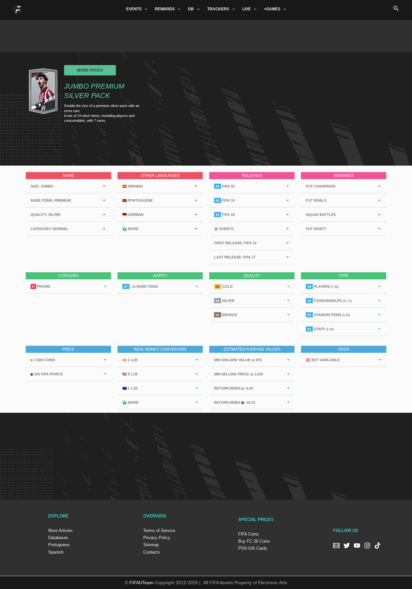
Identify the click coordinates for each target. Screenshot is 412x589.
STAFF (320, 329)
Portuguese (59, 544)
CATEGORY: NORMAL (49, 229)
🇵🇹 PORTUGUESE (137, 200)
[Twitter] (346, 545)
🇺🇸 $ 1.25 (129, 374)
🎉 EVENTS (223, 229)
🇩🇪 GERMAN (133, 215)
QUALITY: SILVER (46, 215)
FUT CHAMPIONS (320, 186)
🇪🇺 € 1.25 (129, 388)
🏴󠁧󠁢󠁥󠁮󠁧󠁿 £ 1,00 (129, 360)
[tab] (68, 186)
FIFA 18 (225, 215)
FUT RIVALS (316, 200)
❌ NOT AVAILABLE (323, 360)
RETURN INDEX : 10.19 (234, 402)
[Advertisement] (206, 34)
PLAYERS (323, 286)
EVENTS (134, 9)
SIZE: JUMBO (42, 186)
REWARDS (165, 9)
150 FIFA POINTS (48, 374)
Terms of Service (159, 530)
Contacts (151, 552)
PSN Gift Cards (252, 548)
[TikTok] (377, 545)
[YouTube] (357, 545)
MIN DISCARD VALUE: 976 (238, 360)
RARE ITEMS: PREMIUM (51, 200)
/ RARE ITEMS (141, 286)
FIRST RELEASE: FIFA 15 (235, 243)
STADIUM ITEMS (328, 315)
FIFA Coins (248, 534)
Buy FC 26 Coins (254, 541)
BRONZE (226, 315)
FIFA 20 (225, 186)
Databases (58, 537)
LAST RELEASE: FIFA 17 (235, 257)
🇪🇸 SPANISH (132, 186)
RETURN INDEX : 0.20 (233, 388)
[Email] (336, 545)
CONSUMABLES (329, 301)
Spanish (55, 552)
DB (191, 9)
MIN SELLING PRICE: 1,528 (238, 374)
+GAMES (272, 9)
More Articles (60, 530)
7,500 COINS (44, 360)
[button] (90, 70)
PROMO (41, 286)
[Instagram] (367, 545)
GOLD (224, 286)
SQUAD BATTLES (321, 215)
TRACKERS (218, 9)
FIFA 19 (225, 200)
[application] (144, 9)
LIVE (246, 9)
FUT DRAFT (316, 229)
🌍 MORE (130, 229)
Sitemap (151, 544)
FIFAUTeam (141, 582)
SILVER (225, 301)
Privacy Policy (156, 537)
